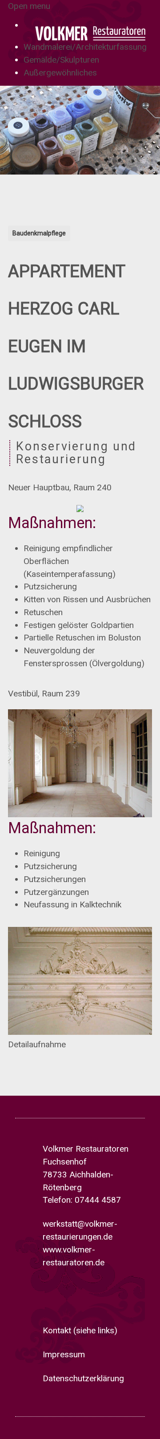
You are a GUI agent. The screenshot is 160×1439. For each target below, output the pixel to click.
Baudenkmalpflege (39, 233)
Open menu (29, 6)
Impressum (64, 1354)
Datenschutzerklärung (83, 1378)
